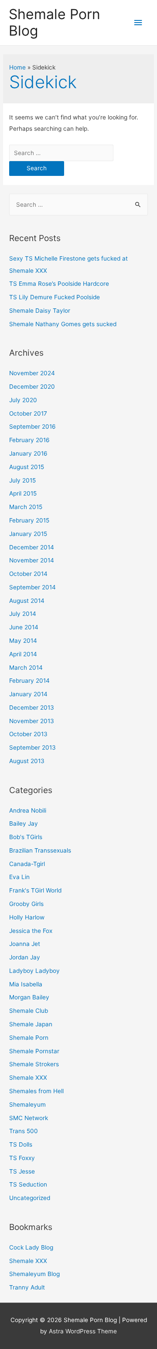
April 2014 (23, 654)
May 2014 (23, 640)
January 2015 (28, 533)
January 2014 (28, 694)
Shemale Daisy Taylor (39, 310)
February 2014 (29, 680)
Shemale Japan (30, 1024)
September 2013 (32, 747)
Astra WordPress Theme (83, 1331)
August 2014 (26, 600)
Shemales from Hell (36, 1091)
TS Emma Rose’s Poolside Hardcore (59, 283)
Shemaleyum (27, 1104)
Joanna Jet (24, 943)
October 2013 (28, 734)
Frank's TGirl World (35, 890)
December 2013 (31, 707)
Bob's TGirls (25, 836)
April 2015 (23, 493)
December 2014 (31, 547)
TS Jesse (22, 1171)
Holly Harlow (26, 917)
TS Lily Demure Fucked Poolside (54, 297)
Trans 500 (23, 1130)
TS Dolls (20, 1144)
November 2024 (32, 373)
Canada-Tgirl (27, 863)
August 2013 (26, 760)
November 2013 (31, 720)
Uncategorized (29, 1197)
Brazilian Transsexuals (40, 850)
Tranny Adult (27, 1287)
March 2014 (26, 667)
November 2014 (31, 560)
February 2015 (29, 520)
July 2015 (22, 480)
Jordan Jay (24, 957)
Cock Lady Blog (31, 1247)
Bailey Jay (23, 823)
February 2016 (29, 439)
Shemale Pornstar (34, 1051)
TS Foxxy (22, 1157)
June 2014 (23, 627)
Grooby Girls (26, 903)
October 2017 (28, 413)
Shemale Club (28, 1010)
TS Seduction (28, 1184)
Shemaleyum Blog (34, 1273)
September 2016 (32, 426)
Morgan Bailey (29, 997)
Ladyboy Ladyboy (34, 970)
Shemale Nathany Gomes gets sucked (62, 324)
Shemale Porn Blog (54, 22)
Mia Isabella (25, 984)
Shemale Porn (28, 1037)
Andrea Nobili (27, 810)
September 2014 (32, 587)
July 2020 (23, 400)
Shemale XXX (28, 1077)
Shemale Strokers (34, 1064)
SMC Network (28, 1117)
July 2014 (22, 613)
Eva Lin (19, 876)
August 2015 (26, 466)
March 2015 (25, 506)
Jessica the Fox (30, 930)
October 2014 (28, 573)
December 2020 (32, 386)
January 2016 (28, 453)
